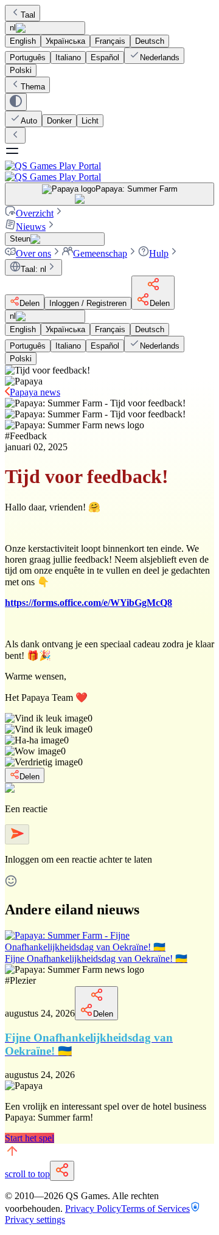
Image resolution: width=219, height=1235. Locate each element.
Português (28, 57)
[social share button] (62, 1171)
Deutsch (149, 41)
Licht (90, 120)
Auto (29, 120)
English (23, 41)
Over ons (33, 253)
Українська (65, 41)
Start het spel (29, 1138)
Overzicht (35, 213)
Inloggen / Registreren (88, 303)
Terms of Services (155, 1208)
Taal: (33, 269)
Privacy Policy (93, 1208)
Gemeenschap (100, 253)
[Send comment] (17, 834)
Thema (33, 86)
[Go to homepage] (109, 171)
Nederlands (159, 57)
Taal (28, 14)
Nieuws (31, 226)
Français (110, 41)
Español (105, 57)
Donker (59, 120)
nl (13, 27)
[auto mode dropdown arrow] (16, 102)
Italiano (68, 57)
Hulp (159, 253)
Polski (21, 70)
